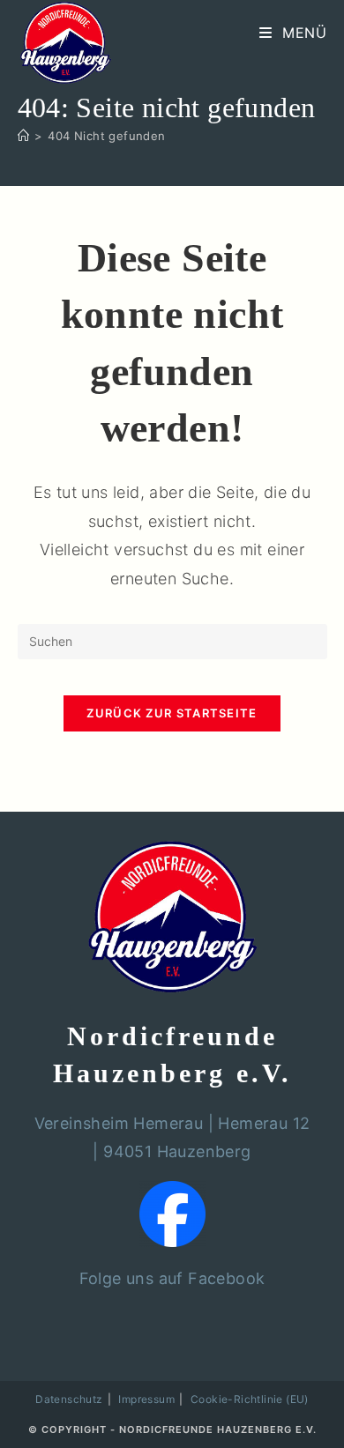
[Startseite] (23, 136)
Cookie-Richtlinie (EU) (250, 1399)
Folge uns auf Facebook (172, 1278)
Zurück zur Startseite (171, 713)
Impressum (146, 1399)
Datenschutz (68, 1399)
